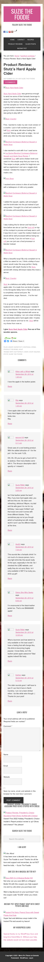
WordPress (24, 958)
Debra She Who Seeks (24, 592)
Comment (8, 726)
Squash (37, 352)
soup (21, 349)
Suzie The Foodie (22, 14)
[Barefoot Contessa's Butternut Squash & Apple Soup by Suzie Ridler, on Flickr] (22, 144)
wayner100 (20, 437)
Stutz (9, 130)
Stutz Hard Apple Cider (12, 93)
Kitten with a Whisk (23, 371)
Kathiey (18, 675)
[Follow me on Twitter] (7, 32)
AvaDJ (18, 544)
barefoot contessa (22, 347)
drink (33, 347)
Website (7, 777)
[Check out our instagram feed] (12, 32)
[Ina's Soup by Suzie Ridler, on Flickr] (9, 178)
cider (26, 352)
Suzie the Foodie (15, 354)
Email (6, 765)
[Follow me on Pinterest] (10, 32)
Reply (10, 386)
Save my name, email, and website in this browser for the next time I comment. (20, 792)
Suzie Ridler (20, 485)
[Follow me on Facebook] (5, 32)
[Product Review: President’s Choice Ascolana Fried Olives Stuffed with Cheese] (22, 815)
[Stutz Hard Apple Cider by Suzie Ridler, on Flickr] (13, 87)
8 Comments (10, 82)
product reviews (11, 349)
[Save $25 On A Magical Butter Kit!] (18, 878)
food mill (31, 227)
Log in (31, 958)
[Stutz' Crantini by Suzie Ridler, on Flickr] (10, 119)
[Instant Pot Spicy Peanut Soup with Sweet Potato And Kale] (22, 915)
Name (6, 754)
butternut (18, 352)
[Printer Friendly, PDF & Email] (10, 338)
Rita (17, 400)
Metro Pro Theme (25, 955)
